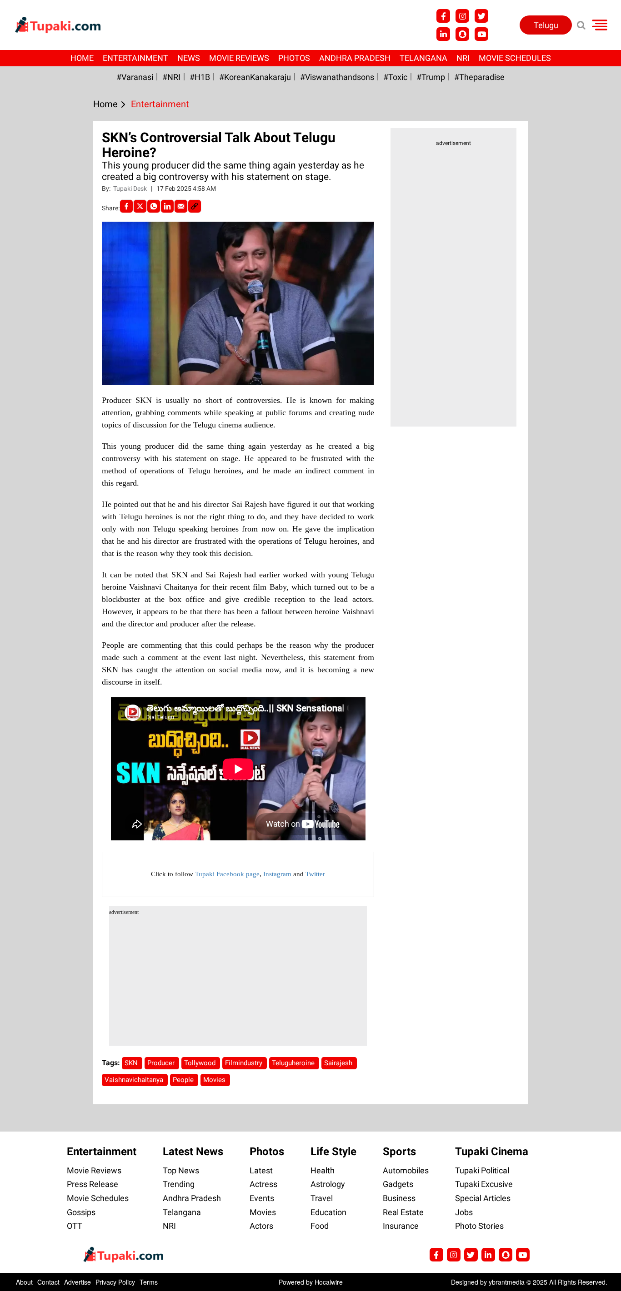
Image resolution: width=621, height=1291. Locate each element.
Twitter (315, 874)
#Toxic (395, 77)
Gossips (81, 1212)
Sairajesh (339, 1063)
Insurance (401, 1226)
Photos (294, 58)
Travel (321, 1198)
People (184, 1080)
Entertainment (135, 58)
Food (319, 1226)
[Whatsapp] (153, 206)
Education (328, 1212)
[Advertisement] (41, 394)
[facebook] (126, 206)
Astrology (327, 1184)
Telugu (546, 25)
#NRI (171, 77)
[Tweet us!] (462, 16)
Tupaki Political (482, 1170)
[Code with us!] (462, 34)
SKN (132, 1063)
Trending (179, 1184)
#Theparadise (479, 77)
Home (82, 58)
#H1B (200, 77)
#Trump (430, 77)
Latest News (193, 1151)
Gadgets (398, 1184)
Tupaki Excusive (484, 1184)
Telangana (423, 58)
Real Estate (403, 1212)
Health (322, 1170)
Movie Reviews (239, 58)
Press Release (92, 1184)
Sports (399, 1151)
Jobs (464, 1212)
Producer (161, 1063)
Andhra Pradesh (355, 58)
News (188, 58)
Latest (261, 1170)
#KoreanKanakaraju (255, 77)
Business (399, 1198)
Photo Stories (479, 1226)
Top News (181, 1170)
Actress (263, 1184)
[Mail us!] (481, 34)
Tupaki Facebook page (227, 874)
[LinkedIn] (167, 206)
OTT (74, 1226)
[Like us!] (443, 16)
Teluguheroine (294, 1063)
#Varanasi (134, 77)
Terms (149, 1281)
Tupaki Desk (130, 188)
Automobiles (406, 1170)
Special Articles (483, 1198)
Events (262, 1198)
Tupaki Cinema (491, 1151)
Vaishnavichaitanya (135, 1080)
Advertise (77, 1281)
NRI (463, 58)
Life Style (333, 1151)
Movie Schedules (515, 58)
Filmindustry (244, 1063)
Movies (215, 1080)
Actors (261, 1226)
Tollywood (200, 1063)
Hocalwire (329, 1281)
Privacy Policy (115, 1281)
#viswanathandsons (337, 77)
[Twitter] (140, 206)
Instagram (277, 874)
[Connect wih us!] (443, 34)
